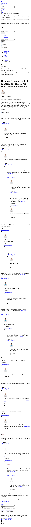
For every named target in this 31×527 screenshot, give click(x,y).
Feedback (3, 504)
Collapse (3, 123)
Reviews (6, 52)
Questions (6, 53)
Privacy (2, 510)
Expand (7, 123)
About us (6, 37)
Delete (2, 501)
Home (5, 49)
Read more (24, 119)
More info (9, 518)
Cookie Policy (9, 510)
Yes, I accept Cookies (6, 519)
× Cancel (6, 501)
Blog (5, 35)
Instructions (6, 51)
